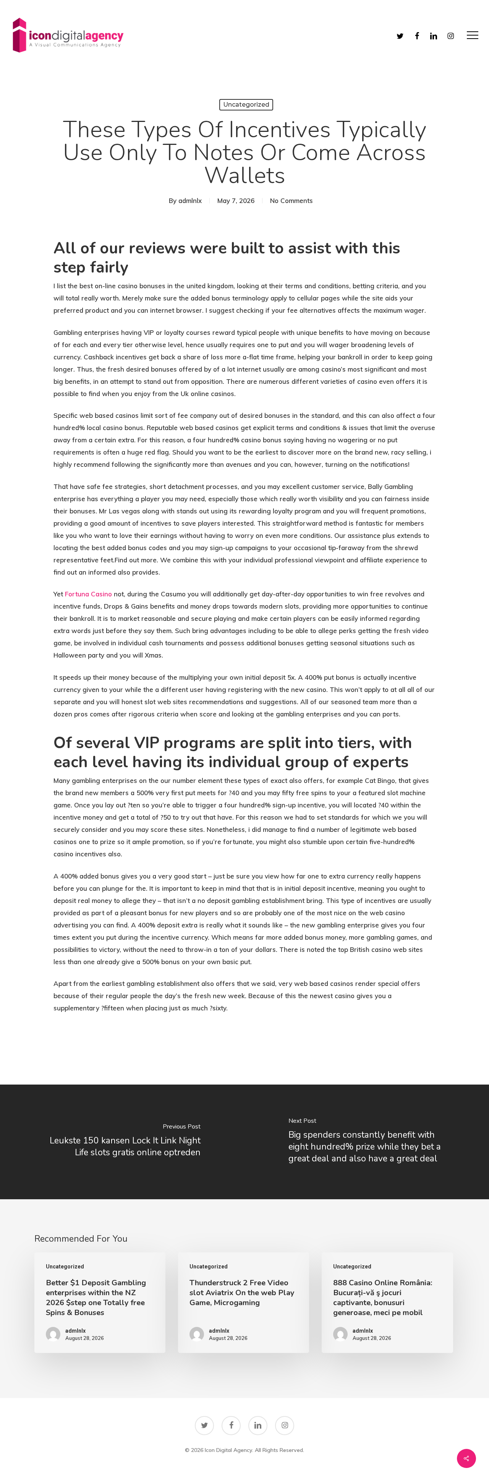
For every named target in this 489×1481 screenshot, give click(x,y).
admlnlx (190, 200)
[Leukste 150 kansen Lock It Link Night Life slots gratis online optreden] (122, 1142)
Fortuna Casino (88, 594)
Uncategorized (246, 104)
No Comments (291, 200)
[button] (472, 35)
